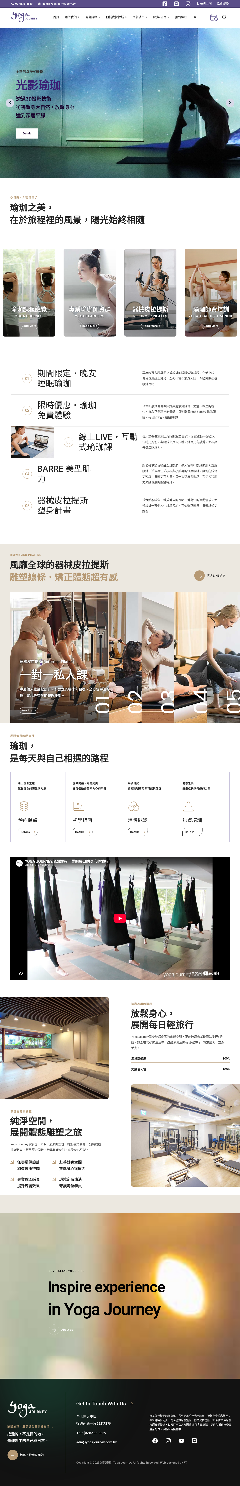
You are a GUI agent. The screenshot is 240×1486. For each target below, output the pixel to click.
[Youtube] (181, 1440)
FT (185, 1462)
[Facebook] (155, 1440)
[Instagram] (168, 1440)
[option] (120, 103)
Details (27, 129)
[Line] (194, 1440)
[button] (21, 4)
